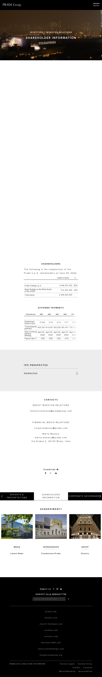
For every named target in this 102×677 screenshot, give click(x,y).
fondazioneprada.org (51, 655)
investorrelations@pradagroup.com (51, 411)
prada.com (51, 611)
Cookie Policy (85, 664)
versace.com (51, 636)
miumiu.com (51, 618)
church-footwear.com (51, 624)
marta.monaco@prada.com (51, 437)
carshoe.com (51, 630)
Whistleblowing (67, 671)
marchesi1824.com (51, 643)
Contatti (87, 668)
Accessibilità (85, 671)
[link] (45, 473)
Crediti (76, 668)
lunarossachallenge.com (51, 649)
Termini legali (67, 664)
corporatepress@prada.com (51, 428)
